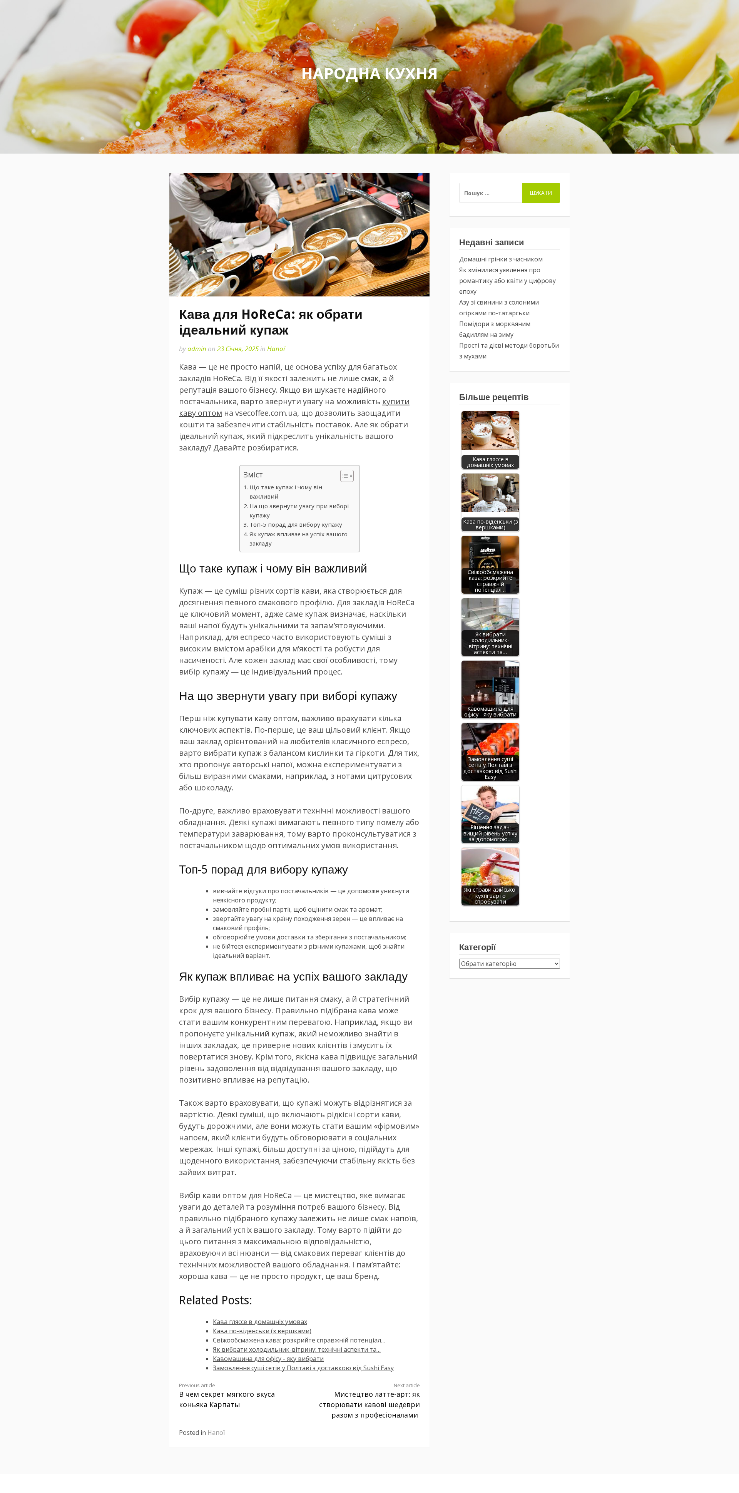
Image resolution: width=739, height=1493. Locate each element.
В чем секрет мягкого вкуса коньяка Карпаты (227, 1395)
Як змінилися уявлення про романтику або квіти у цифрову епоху (507, 281)
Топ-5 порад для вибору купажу (295, 524)
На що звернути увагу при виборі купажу (299, 510)
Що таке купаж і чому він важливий (285, 491)
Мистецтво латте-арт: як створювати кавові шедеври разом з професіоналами (369, 1401)
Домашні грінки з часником (501, 259)
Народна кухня (369, 73)
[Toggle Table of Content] (343, 475)
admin (196, 348)
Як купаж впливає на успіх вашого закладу (298, 538)
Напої (276, 348)
